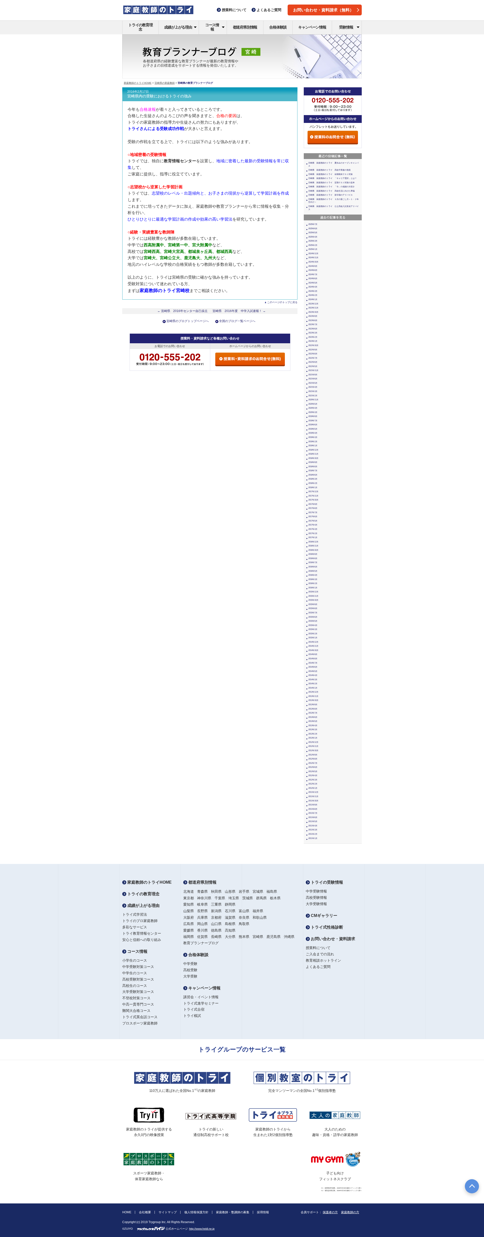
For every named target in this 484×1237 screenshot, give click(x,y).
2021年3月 (312, 391)
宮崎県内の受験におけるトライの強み (159, 96)
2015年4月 (312, 625)
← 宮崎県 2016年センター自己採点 (182, 311)
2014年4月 (312, 675)
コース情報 (212, 27)
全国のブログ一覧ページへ (237, 321)
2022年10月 (313, 345)
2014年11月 (313, 646)
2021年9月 (312, 375)
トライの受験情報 (326, 882)
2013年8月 (312, 709)
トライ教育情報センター (141, 933)
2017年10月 (313, 500)
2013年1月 (312, 738)
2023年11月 (313, 308)
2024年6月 (312, 278)
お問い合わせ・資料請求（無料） (323, 10)
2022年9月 (312, 350)
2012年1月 (312, 788)
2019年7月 (312, 420)
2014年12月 (313, 642)
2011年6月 (312, 817)
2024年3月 (312, 291)
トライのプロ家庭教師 (140, 921)
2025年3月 (312, 241)
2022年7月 (312, 358)
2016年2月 (312, 583)
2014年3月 (312, 679)
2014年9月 (312, 654)
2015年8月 (312, 608)
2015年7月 (312, 613)
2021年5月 (312, 383)
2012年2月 (312, 784)
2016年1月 (312, 588)
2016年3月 (312, 579)
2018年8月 (312, 466)
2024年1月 (312, 299)
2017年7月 (312, 512)
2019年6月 (312, 425)
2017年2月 (312, 533)
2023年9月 (312, 316)
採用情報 (263, 1212)
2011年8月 (312, 809)
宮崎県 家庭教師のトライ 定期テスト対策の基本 (331, 182)
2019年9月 (312, 416)
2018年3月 (312, 479)
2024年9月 (312, 266)
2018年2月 (312, 483)
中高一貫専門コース (138, 1004)
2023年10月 (313, 312)
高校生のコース (134, 986)
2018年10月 (313, 458)
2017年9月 (312, 504)
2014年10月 (313, 650)
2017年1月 (312, 537)
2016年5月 (312, 571)
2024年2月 (312, 295)
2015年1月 (312, 638)
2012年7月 (312, 763)
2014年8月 (312, 658)
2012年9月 (312, 755)
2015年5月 (312, 621)
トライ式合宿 (193, 1009)
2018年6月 (312, 475)
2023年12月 (313, 304)
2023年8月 (312, 320)
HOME (126, 1212)
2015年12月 (313, 592)
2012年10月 (313, 750)
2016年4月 (312, 575)
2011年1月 (312, 838)
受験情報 (346, 27)
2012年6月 (312, 767)
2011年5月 (312, 821)
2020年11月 (313, 400)
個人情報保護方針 (196, 1212)
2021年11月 (313, 370)
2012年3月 (312, 780)
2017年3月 (312, 529)
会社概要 (145, 1212)
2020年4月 (312, 408)
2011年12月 (313, 792)
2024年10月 (313, 262)
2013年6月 (312, 717)
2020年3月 (312, 412)
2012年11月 (313, 746)
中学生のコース (134, 973)
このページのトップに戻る (282, 302)
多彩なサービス (134, 927)
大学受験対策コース (138, 992)
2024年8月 (312, 270)
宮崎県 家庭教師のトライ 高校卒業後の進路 (329, 170)
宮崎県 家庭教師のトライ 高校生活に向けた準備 (331, 191)
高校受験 (190, 970)
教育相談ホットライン (323, 960)
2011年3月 (312, 830)
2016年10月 (313, 550)
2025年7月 (312, 224)
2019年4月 (312, 433)
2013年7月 (312, 713)
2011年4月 (312, 826)
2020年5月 (312, 404)
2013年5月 (312, 721)
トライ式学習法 (134, 914)
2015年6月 (312, 617)
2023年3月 (312, 333)
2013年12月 (313, 692)
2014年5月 (312, 671)
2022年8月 (312, 354)
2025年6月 (312, 228)
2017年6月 (312, 516)
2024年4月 (312, 287)
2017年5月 (312, 521)
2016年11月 (313, 546)
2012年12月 (313, 742)
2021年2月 (312, 395)
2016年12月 (313, 542)
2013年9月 (312, 704)
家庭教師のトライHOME (138, 83)
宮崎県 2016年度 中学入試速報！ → (239, 311)
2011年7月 (312, 813)
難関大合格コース (136, 1011)
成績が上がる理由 (178, 27)
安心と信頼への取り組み (141, 940)
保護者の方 (330, 1212)
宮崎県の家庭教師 (165, 83)
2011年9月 (312, 805)
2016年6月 (312, 567)
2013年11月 (313, 696)
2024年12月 (313, 253)
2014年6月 (312, 667)
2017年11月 (313, 496)
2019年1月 (312, 445)
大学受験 (190, 976)
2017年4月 (312, 525)
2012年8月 (312, 759)
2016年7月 (312, 562)
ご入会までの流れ (320, 954)
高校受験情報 (316, 898)
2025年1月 (312, 249)
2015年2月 (312, 634)
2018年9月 (312, 462)
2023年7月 (312, 324)
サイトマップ (168, 1212)
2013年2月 (312, 734)
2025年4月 (312, 237)
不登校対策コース (136, 998)
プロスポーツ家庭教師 (140, 1023)
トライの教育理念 (140, 27)
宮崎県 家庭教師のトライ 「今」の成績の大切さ (331, 187)
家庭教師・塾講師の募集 (232, 1212)
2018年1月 (312, 487)
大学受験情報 (316, 904)
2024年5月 (312, 283)
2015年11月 (313, 596)
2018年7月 (312, 470)
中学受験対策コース (138, 967)
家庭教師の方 (350, 1212)
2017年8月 (312, 508)
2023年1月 (312, 341)
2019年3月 (312, 437)
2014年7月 (312, 663)
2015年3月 (312, 629)
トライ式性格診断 (326, 927)
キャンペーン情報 (312, 27)
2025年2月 (312, 245)
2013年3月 (312, 729)
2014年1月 (312, 688)
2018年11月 (313, 454)
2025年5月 (312, 232)
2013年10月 (313, 700)
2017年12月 (313, 491)
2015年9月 (312, 604)
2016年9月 (312, 554)
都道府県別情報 (245, 27)
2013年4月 (312, 725)
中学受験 (190, 964)
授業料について (318, 948)
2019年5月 (312, 429)
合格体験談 (278, 27)
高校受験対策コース (138, 979)
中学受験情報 (316, 891)
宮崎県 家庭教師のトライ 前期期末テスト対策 (330, 174)
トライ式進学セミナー (201, 1003)
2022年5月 (312, 366)
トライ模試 (192, 1016)
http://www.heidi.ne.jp (202, 1228)
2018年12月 (313, 450)
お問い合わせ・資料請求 (332, 939)
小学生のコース (134, 960)
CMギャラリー (323, 915)
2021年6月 (312, 379)
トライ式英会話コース (140, 1017)
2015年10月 (313, 600)
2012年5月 (312, 771)
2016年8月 (312, 558)
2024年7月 (312, 274)
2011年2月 (312, 834)
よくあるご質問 (318, 967)
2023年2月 (312, 337)
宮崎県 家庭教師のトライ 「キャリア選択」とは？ (332, 178)
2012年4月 (312, 775)
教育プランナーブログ (201, 943)
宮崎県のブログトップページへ (187, 321)
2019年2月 (312, 441)
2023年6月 (312, 329)
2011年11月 (313, 796)
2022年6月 (312, 362)
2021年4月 (312, 387)
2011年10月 (313, 801)
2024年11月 (313, 257)
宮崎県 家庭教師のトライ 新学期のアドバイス (330, 195)
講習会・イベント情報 (201, 997)
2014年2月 (312, 683)
